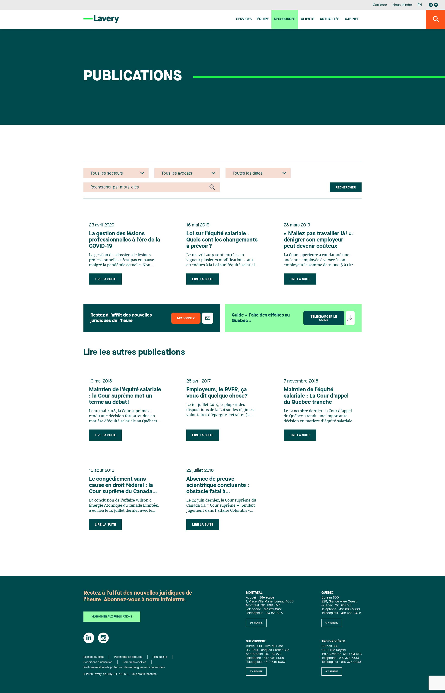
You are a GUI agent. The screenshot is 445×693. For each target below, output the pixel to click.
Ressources (284, 19)
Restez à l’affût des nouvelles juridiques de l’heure (121, 318)
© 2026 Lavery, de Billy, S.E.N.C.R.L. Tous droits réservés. (120, 674)
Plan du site (160, 657)
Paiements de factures (128, 657)
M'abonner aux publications (112, 616)
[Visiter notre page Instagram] (436, 5)
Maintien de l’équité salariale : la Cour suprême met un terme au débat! (125, 396)
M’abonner (186, 318)
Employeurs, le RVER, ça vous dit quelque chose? (217, 393)
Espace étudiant (93, 657)
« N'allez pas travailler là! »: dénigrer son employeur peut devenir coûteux (319, 240)
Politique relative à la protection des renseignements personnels (124, 667)
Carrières (380, 5)
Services (244, 19)
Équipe (263, 19)
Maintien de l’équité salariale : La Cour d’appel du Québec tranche (316, 396)
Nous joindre (402, 5)
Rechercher (346, 187)
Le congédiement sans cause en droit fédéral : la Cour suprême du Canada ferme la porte (121, 486)
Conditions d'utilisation (97, 662)
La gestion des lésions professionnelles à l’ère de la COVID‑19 (124, 240)
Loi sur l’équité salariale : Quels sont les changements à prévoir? (221, 240)
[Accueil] (101, 19)
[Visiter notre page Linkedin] (431, 5)
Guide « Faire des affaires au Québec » (261, 318)
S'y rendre (256, 623)
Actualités (329, 19)
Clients (307, 19)
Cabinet (352, 19)
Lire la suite (105, 279)
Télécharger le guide (324, 318)
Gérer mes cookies (134, 662)
